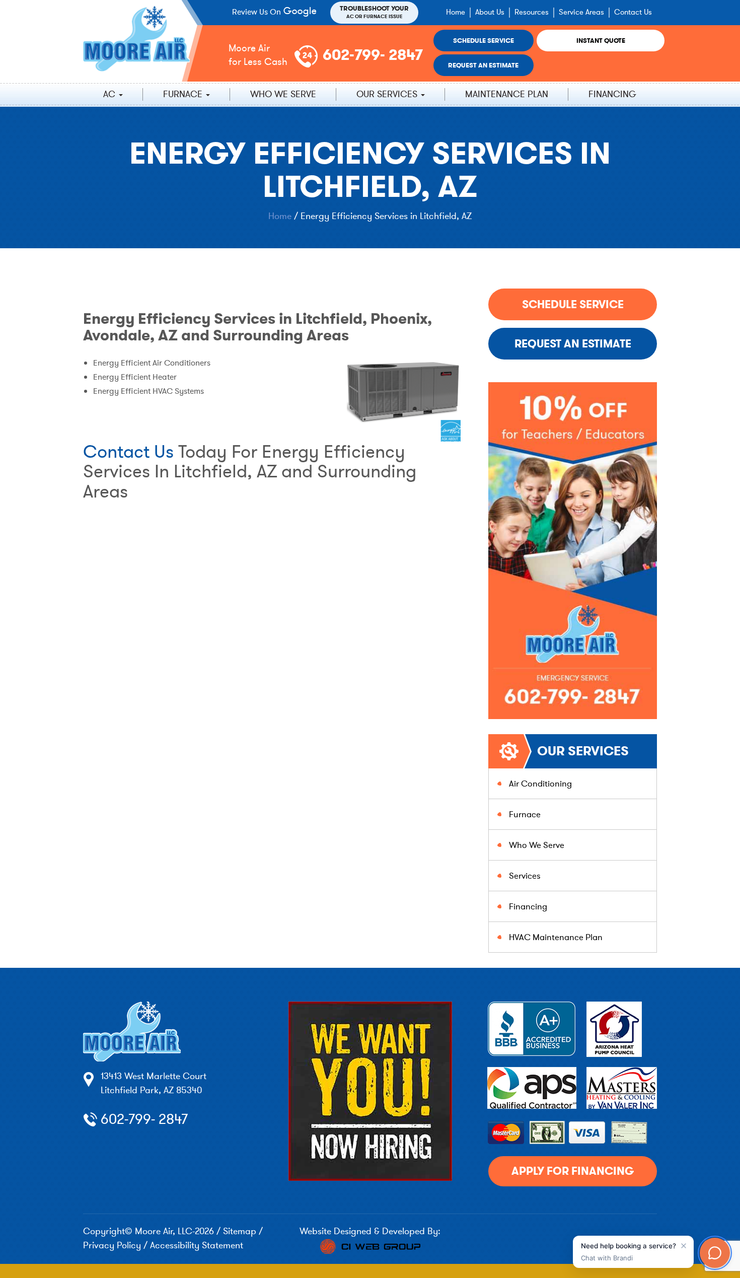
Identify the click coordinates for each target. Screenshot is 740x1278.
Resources (531, 12)
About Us (489, 12)
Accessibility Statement (196, 1245)
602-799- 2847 (373, 55)
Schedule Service (483, 40)
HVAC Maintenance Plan (556, 937)
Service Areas (581, 12)
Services (525, 876)
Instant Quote (600, 40)
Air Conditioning (540, 783)
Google (301, 12)
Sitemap (239, 1231)
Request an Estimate (483, 65)
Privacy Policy (112, 1245)
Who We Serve (283, 94)
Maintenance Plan (506, 94)
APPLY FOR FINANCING (572, 1171)
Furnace (184, 94)
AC (110, 94)
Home (455, 12)
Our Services (388, 94)
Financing (612, 94)
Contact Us (633, 12)
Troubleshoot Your (374, 12)
